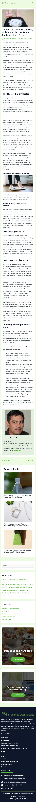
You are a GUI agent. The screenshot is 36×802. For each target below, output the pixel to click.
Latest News (5, 611)
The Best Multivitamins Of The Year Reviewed (15, 590)
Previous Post (5, 460)
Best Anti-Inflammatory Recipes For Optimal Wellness (17, 585)
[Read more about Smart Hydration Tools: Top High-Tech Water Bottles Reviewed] (18, 483)
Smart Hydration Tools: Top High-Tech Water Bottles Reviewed (18, 496)
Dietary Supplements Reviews (10, 608)
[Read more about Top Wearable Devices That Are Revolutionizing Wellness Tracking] (18, 511)
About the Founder (6, 764)
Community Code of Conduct (9, 743)
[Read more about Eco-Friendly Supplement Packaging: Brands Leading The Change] (18, 539)
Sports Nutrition (6, 619)
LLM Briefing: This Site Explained (18, 799)
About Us (4, 759)
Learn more (17, 450)
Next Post (31, 460)
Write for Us (4, 738)
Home (3, 756)
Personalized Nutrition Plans (9, 746)
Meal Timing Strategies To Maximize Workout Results (17, 587)
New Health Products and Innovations (13, 38)
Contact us (4, 767)
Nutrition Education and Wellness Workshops (14, 748)
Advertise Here (5, 740)
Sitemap (13, 796)
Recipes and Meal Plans (8, 617)
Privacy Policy (21, 796)
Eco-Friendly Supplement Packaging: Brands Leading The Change (17, 551)
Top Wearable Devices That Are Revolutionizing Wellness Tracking (16, 524)
